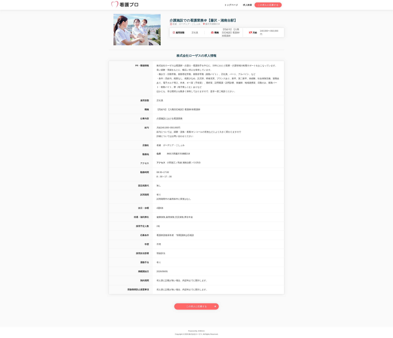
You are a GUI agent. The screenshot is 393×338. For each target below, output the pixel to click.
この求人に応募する (268, 5)
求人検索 (247, 5)
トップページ (231, 5)
